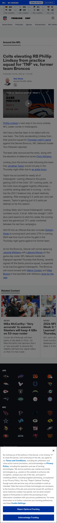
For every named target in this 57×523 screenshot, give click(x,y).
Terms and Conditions (16, 460)
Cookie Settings (18, 503)
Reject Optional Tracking (28, 509)
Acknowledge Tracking (28, 517)
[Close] (53, 450)
